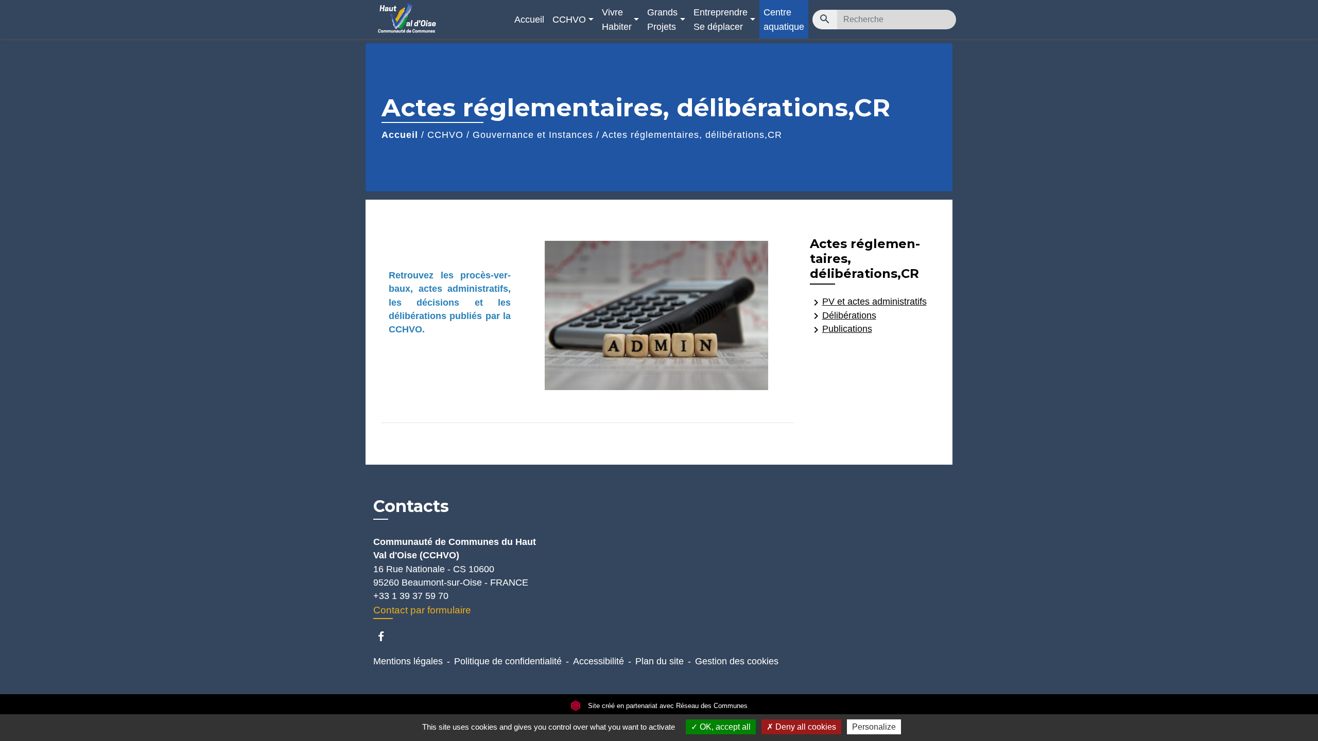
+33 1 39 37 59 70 (410, 596)
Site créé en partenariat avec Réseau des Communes (667, 706)
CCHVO (445, 135)
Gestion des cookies (736, 661)
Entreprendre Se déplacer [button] (720, 19)
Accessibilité (598, 661)
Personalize (874, 726)
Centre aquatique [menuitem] (784, 19)
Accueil (399, 135)
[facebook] (385, 636)
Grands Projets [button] (662, 19)
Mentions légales (408, 661)
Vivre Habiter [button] (617, 19)
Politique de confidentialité (508, 661)
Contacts (411, 506)
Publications (841, 330)
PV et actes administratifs (868, 302)
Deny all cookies (804, 726)
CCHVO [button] (569, 19)
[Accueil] (437, 19)
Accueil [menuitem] (529, 19)
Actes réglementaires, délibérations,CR (692, 135)
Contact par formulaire (422, 610)
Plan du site (659, 661)
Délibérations (843, 316)
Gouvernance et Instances (533, 135)
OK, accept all (724, 726)
